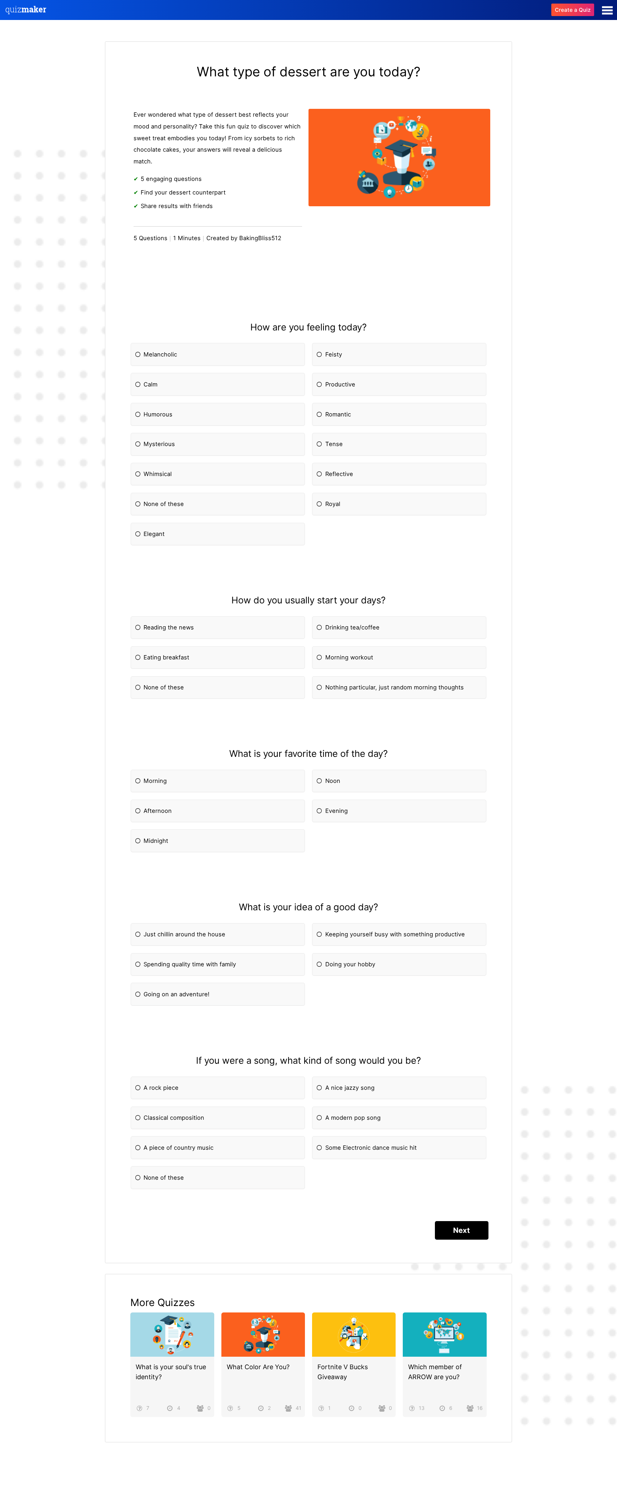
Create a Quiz (573, 9)
